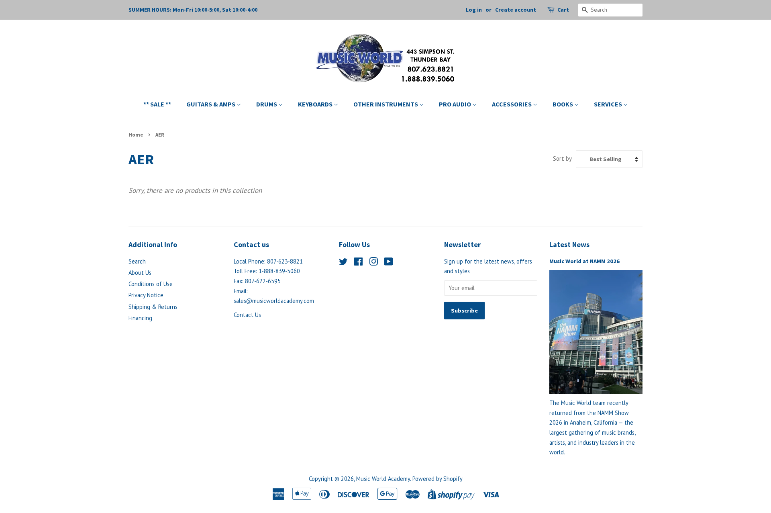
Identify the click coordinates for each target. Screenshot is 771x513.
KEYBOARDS (316, 104)
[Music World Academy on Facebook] (358, 263)
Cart (563, 9)
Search (137, 261)
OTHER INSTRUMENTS (386, 104)
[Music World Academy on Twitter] (343, 263)
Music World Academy (383, 478)
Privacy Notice (145, 295)
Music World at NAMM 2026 (584, 261)
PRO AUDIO (455, 104)
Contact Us (247, 315)
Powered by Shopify (437, 478)
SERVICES (608, 104)
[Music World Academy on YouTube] (388, 263)
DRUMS (267, 104)
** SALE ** (157, 104)
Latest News (569, 244)
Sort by (562, 158)
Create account (515, 9)
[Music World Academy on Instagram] (373, 263)
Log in (474, 9)
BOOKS (563, 104)
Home (135, 134)
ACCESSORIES (512, 104)
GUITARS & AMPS (211, 104)
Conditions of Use (150, 284)
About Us (139, 272)
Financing (140, 318)
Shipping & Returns (152, 307)
